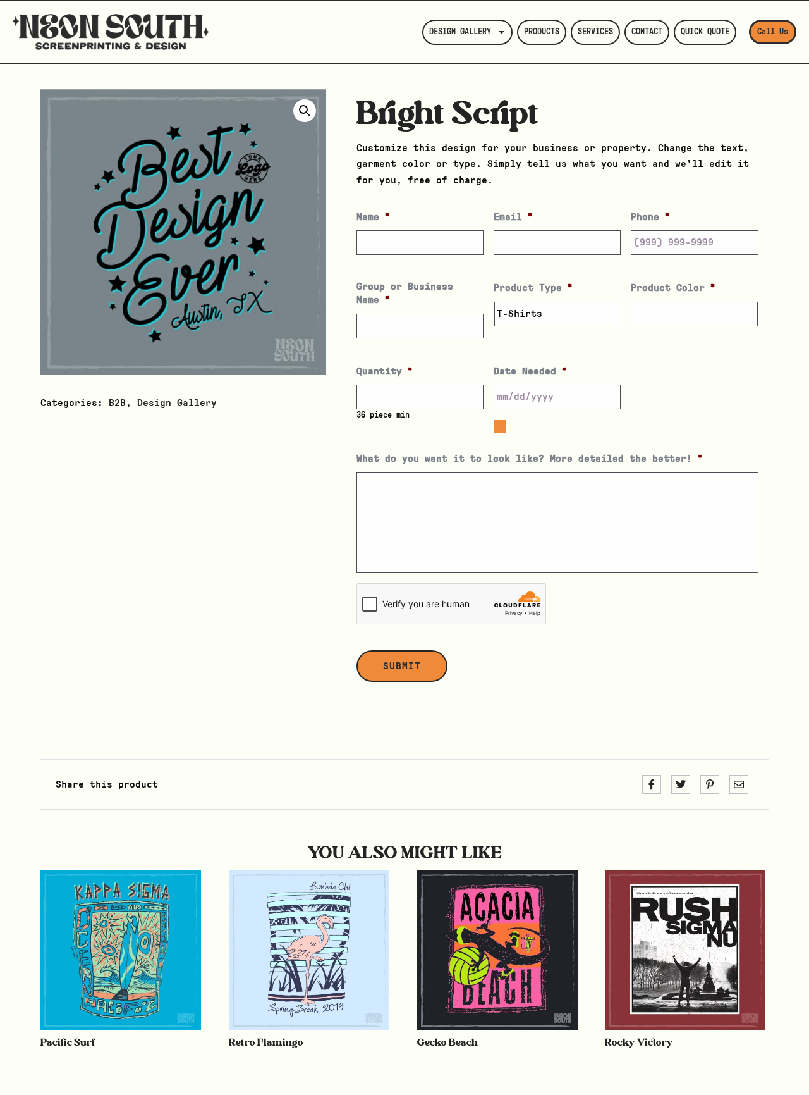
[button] (304, 110)
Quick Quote (705, 32)
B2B (117, 403)
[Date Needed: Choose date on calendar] (500, 426)
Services (595, 32)
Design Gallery (460, 32)
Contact (646, 32)
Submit (402, 666)
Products (541, 32)
